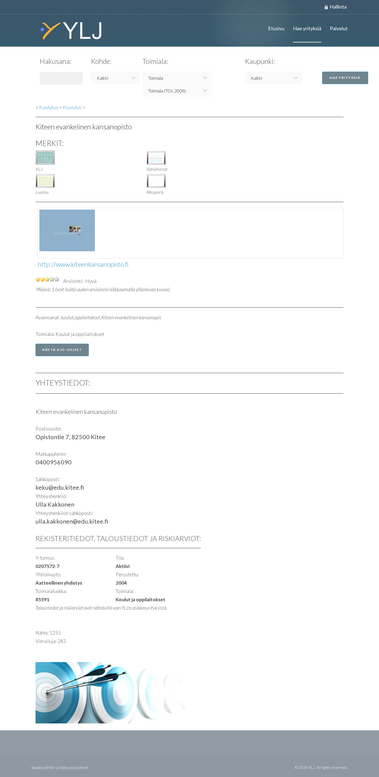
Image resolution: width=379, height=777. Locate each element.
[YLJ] (68, 30)
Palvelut (339, 28)
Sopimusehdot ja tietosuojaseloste (60, 767)
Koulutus (48, 107)
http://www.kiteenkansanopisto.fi (83, 264)
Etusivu (276, 28)
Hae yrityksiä (307, 28)
